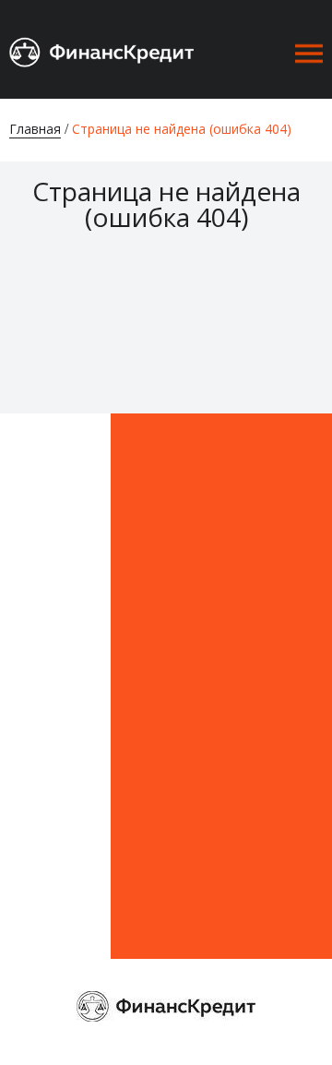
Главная (35, 129)
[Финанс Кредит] (101, 50)
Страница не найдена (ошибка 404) (181, 129)
